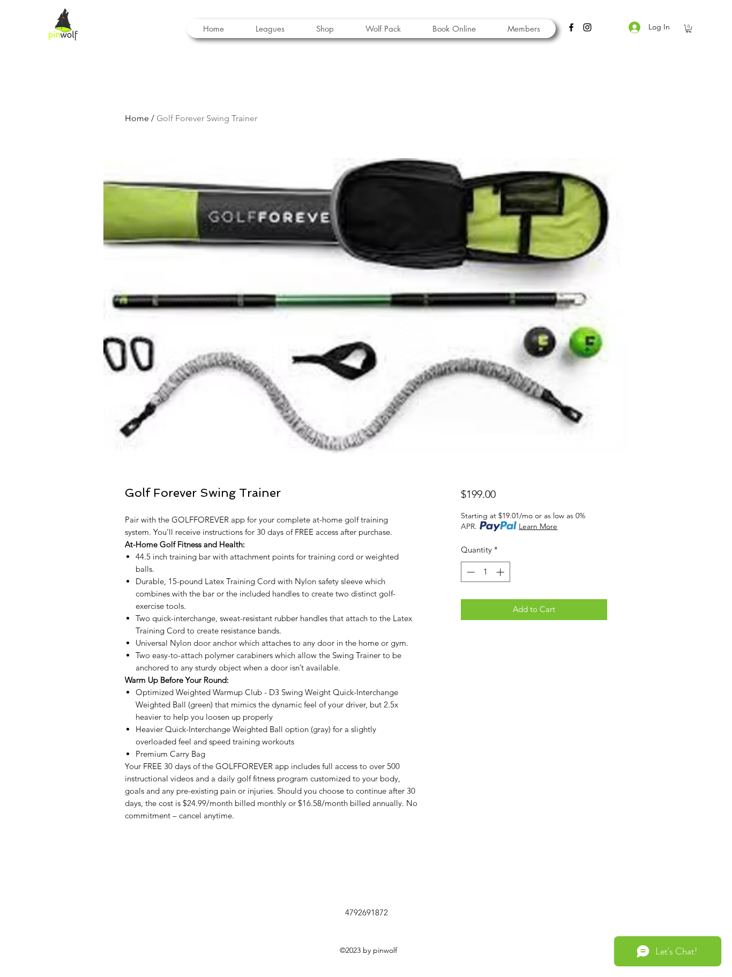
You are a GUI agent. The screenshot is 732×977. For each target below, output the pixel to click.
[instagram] (587, 27)
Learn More (538, 526)
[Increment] (501, 572)
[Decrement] (469, 572)
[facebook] (571, 27)
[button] (382, 28)
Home (137, 118)
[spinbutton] (485, 572)
